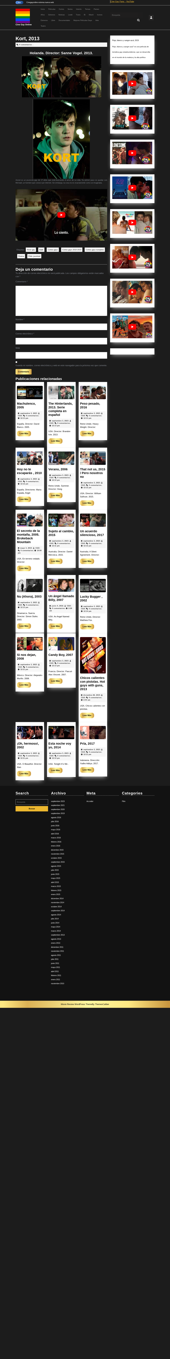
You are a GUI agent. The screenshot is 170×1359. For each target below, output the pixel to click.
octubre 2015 (56, 858)
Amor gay (31, 250)
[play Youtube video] (61, 215)
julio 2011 (54, 959)
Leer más (25, 434)
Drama (21, 256)
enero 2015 (55, 894)
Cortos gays (53, 250)
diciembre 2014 (57, 898)
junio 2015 (55, 874)
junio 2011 (55, 963)
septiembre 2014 (58, 910)
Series (70, 9)
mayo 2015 (55, 878)
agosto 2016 (56, 817)
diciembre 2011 (57, 947)
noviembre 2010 (57, 983)
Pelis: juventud (34, 256)
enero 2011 (55, 979)
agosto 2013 (56, 939)
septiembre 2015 (58, 862)
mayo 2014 (55, 927)
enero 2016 (55, 846)
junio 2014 (55, 923)
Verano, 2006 (58, 469)
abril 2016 (55, 834)
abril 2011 (55, 971)
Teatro (43, 26)
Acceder (89, 801)
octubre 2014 (56, 907)
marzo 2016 (56, 838)
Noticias (61, 15)
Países (96, 9)
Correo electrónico (25, 333)
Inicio (43, 9)
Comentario (22, 281)
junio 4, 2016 (57, 606)
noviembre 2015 (57, 854)
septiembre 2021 (58, 805)
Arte (97, 20)
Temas (87, 9)
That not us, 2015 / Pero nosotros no (92, 472)
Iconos (99, 15)
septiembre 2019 (58, 813)
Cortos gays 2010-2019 (71, 250)
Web (18, 348)
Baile (41, 250)
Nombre (20, 319)
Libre (53, 20)
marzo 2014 (56, 931)
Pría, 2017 (87, 743)
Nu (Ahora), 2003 (29, 596)
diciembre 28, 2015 (91, 695)
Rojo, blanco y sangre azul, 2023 (125, 40)
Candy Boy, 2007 (60, 655)
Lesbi (70, 15)
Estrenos (44, 20)
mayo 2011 (55, 967)
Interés (79, 9)
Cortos (61, 9)
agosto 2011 (56, 955)
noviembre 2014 (57, 902)
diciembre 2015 (57, 850)
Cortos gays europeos (95, 250)
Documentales (64, 20)
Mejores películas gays (82, 20)
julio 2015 (55, 870)
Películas (51, 9)
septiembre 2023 (58, 801)
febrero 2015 (56, 890)
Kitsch (91, 15)
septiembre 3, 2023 (28, 413)
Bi (84, 15)
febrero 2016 (56, 842)
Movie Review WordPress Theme (76, 1004)
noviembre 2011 (57, 951)
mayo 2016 (55, 829)
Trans (78, 15)
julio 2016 (55, 821)
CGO (20, 416)
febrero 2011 (56, 975)
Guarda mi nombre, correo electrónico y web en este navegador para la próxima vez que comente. (61, 365)
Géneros (51, 15)
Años (43, 15)
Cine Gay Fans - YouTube (122, 1)
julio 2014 (55, 919)
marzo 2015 (56, 886)
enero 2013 (55, 943)
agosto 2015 (56, 866)
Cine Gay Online (24, 24)
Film (123, 801)
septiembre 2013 (58, 935)
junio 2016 (55, 825)
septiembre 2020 (58, 809)
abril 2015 (55, 882)
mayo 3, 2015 (26, 548)
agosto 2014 (56, 915)
